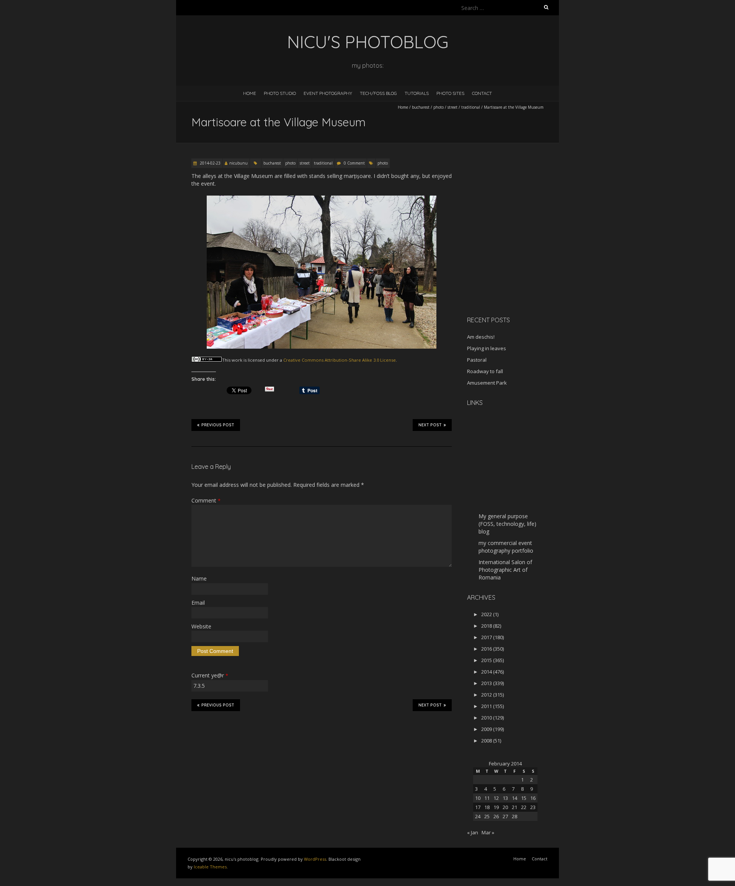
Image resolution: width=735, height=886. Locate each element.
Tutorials (417, 93)
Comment (205, 500)
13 (505, 798)
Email (198, 602)
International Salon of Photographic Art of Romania (505, 569)
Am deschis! (481, 336)
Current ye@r (209, 675)
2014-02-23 (209, 163)
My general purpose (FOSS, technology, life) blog (507, 523)
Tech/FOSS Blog (378, 93)
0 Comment (354, 163)
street (452, 107)
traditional (470, 107)
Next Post (430, 425)
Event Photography (328, 93)
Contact (482, 93)
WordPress (315, 859)
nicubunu (238, 163)
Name (199, 578)
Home (249, 93)
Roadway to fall (485, 371)
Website (201, 626)
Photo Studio (280, 93)
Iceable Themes (210, 867)
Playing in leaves (486, 348)
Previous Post (217, 425)
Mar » (488, 832)
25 (487, 816)
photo (438, 107)
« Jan (472, 832)
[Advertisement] (515, 256)
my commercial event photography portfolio (506, 546)
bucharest (421, 107)
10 (477, 798)
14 (514, 798)
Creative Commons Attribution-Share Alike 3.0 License (339, 360)
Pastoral (477, 359)
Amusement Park (487, 382)
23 (533, 807)
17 (477, 807)
